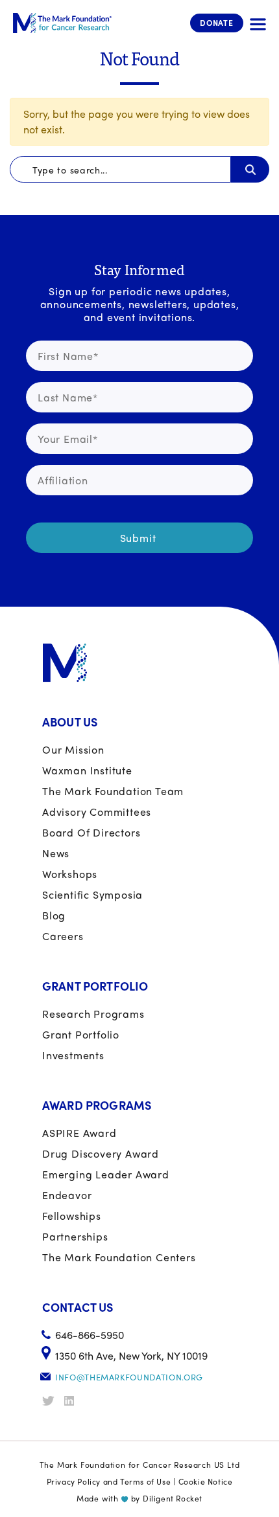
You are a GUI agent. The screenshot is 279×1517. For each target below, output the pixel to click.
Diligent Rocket (172, 1498)
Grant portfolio (80, 1034)
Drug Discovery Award (100, 1153)
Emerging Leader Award (105, 1174)
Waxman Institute (87, 770)
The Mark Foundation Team (113, 790)
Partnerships (75, 1236)
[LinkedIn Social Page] (74, 1401)
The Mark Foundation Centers (119, 1257)
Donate (217, 22)
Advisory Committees (96, 811)
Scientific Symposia (92, 894)
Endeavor (66, 1194)
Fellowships (71, 1215)
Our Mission (73, 749)
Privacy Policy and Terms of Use (109, 1481)
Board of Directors (91, 832)
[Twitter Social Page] (52, 1401)
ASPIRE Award (79, 1132)
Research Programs (93, 1013)
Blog (54, 915)
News (55, 853)
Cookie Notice (205, 1481)
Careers (63, 935)
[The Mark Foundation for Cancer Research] (62, 23)
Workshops (69, 873)
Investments (73, 1055)
